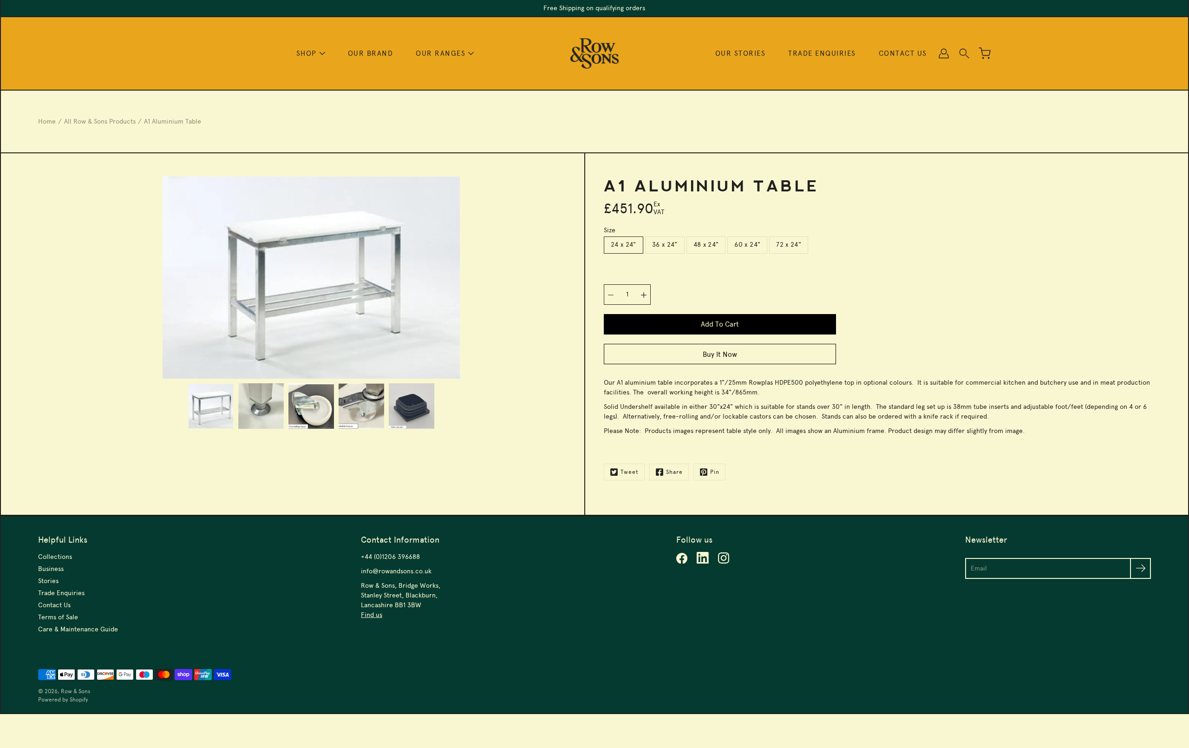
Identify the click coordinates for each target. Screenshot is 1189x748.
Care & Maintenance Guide (78, 629)
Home (47, 121)
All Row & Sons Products (100, 121)
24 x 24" (623, 245)
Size (609, 230)
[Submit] (1140, 568)
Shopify (79, 699)
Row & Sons (76, 691)
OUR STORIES (740, 53)
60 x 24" (747, 245)
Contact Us (54, 605)
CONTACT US (903, 53)
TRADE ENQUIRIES (822, 53)
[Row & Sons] (594, 53)
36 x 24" (665, 245)
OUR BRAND (370, 53)
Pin (714, 472)
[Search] (964, 53)
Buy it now (720, 354)
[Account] (943, 53)
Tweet (630, 472)
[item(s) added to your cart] (984, 53)
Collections (55, 557)
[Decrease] (611, 294)
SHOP (306, 53)
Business (51, 569)
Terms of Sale (58, 617)
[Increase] (644, 294)
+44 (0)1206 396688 (390, 557)
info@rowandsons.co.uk (396, 571)
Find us (371, 615)
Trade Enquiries (61, 593)
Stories (48, 581)
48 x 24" (706, 245)
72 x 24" (788, 245)
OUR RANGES (440, 53)
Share (674, 472)
